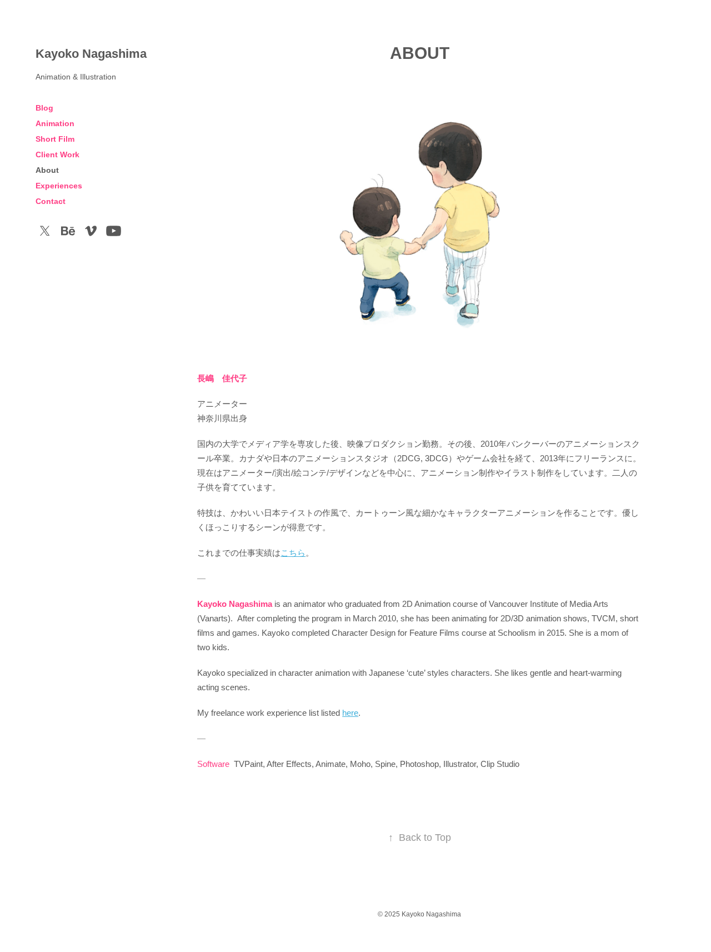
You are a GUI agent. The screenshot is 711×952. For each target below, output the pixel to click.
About (47, 170)
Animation (55, 123)
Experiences (59, 185)
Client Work (57, 154)
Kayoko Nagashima (91, 54)
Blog (44, 107)
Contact (51, 201)
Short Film (55, 138)
